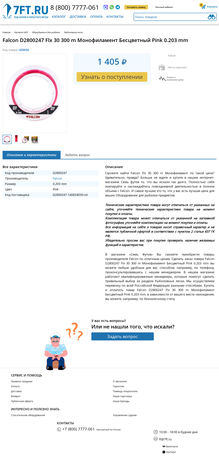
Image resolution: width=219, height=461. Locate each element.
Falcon (57, 178)
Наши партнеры (122, 396)
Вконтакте (172, 446)
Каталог (59, 17)
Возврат (16, 396)
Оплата (96, 17)
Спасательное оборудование (28, 415)
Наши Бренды (121, 401)
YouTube (171, 452)
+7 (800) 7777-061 (78, 428)
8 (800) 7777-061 (74, 7)
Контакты (114, 17)
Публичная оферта (22, 401)
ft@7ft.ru (165, 439)
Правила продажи (21, 381)
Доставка (78, 17)
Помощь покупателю (125, 391)
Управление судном (125, 415)
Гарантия (118, 386)
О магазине (120, 381)
